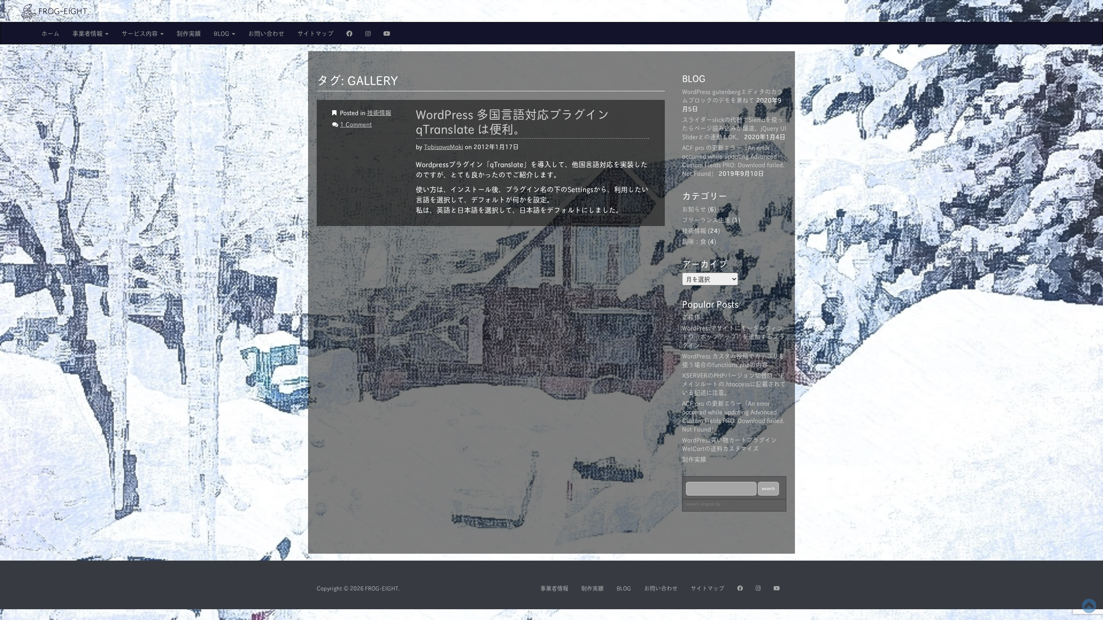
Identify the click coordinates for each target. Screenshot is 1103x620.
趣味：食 (694, 240)
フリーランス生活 (706, 219)
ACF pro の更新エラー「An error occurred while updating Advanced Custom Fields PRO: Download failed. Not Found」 (733, 160)
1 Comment (356, 123)
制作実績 (189, 32)
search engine (700, 504)
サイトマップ (315, 32)
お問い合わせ (266, 32)
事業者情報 (88, 32)
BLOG (222, 32)
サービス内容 (140, 32)
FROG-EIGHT (382, 587)
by (725, 504)
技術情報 (379, 112)
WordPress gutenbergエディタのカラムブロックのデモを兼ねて (732, 95)
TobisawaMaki (443, 146)
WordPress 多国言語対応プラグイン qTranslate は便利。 (512, 121)
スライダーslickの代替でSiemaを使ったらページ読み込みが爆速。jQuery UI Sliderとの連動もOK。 (734, 128)
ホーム (50, 32)
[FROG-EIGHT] (54, 10)
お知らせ (694, 208)
